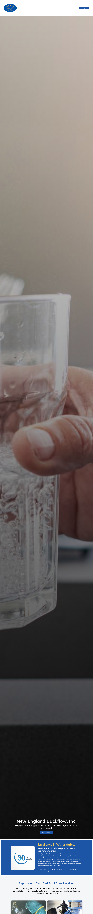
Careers (74, 8)
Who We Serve (53, 8)
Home (37, 8)
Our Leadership (57, 869)
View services (46, 832)
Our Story (44, 8)
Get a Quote (84, 8)
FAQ (69, 8)
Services (62, 8)
